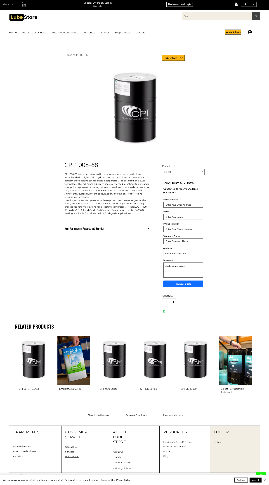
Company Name (171, 236)
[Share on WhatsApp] (164, 311)
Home (68, 54)
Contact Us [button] (71, 447)
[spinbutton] (169, 302)
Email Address (170, 199)
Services (69, 451)
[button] (236, 4)
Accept (255, 480)
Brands (117, 457)
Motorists (17, 456)
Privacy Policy (123, 480)
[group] (134, 367)
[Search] (256, 16)
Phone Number (171, 224)
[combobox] (183, 172)
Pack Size (168, 166)
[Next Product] (258, 366)
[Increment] (174, 302)
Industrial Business (22, 446)
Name (166, 212)
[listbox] (173, 58)
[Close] (265, 480)
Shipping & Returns (98, 415)
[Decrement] (165, 302)
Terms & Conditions (136, 415)
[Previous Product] (10, 366)
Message (168, 260)
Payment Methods (173, 415)
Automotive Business (24, 451)
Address (167, 248)
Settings (241, 480)
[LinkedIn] (24, 4)
